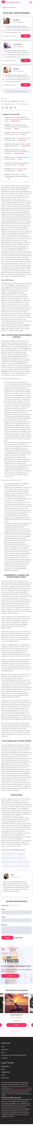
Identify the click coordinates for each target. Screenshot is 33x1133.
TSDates (23, 134)
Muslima (22, 165)
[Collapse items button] (16, 91)
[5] (19, 905)
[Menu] (31, 2)
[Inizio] (11, 2)
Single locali (21, 854)
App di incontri (21, 858)
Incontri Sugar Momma (8, 854)
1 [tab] (31, 974)
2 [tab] (31, 976)
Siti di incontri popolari (8, 858)
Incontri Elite (5, 866)
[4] (17, 905)
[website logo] (7, 21)
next (19, 1032)
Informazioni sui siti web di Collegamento (13, 1055)
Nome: (3, 909)
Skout (20, 159)
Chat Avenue (5, 1078)
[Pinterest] (14, 107)
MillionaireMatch (15, 121)
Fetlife (3, 1069)
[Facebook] (2, 107)
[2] (13, 905)
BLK (8, 178)
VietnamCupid (22, 140)
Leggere (16, 1021)
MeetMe (16, 128)
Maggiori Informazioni (9, 36)
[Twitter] (10, 107)
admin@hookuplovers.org (19, 1088)
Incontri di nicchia (24, 862)
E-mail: (3, 917)
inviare (7, 938)
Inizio (2, 1047)
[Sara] (6, 876)
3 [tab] (31, 979)
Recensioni (4, 1049)
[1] (11, 905)
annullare (18, 938)
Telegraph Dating (25, 146)
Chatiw (3, 1075)
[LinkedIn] (6, 107)
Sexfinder (20, 170)
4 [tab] (31, 981)
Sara (12, 875)
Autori (3, 1052)
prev (13, 1032)
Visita (25, 36)
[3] (15, 905)
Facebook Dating (18, 153)
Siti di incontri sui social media (20, 866)
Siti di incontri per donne (9, 862)
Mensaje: (4, 925)
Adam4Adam (5, 1066)
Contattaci (4, 1058)
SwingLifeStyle (5, 1072)
